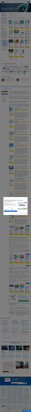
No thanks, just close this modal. (24, 213)
